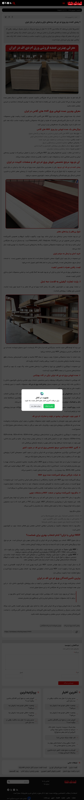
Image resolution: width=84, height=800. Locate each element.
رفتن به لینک (49, 406)
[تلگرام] (3, 3)
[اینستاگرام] (8, 3)
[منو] (64, 3)
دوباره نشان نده (36, 406)
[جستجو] (14, 3)
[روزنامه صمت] (75, 3)
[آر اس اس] (10, 3)
